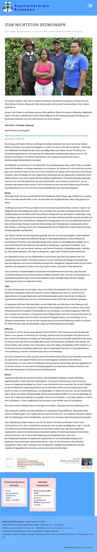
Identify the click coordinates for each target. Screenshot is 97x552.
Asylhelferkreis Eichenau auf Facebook (78, 547)
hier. (8, 537)
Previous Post (31, 463)
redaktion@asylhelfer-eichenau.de (21, 528)
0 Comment (38, 31)
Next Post (70, 460)
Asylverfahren (66, 31)
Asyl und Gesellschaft (53, 31)
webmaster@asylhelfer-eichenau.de (59, 528)
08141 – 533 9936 (12, 500)
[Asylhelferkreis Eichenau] (48, 13)
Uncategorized (77, 31)
